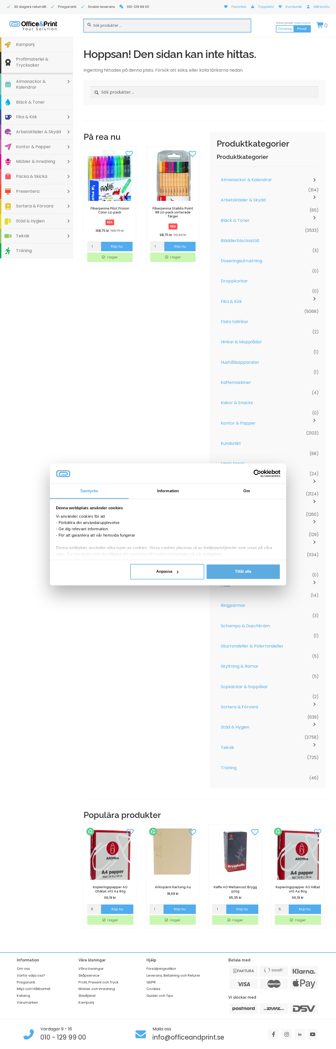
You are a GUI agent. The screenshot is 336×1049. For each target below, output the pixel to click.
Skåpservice (88, 975)
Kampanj (25, 44)
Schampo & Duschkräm (245, 626)
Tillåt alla (243, 571)
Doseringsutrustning (241, 261)
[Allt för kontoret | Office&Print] (33, 25)
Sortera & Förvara (34, 206)
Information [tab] (168, 491)
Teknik (22, 236)
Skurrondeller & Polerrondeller (252, 646)
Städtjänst (87, 995)
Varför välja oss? (31, 975)
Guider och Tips (159, 995)
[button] (129, 153)
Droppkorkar (234, 281)
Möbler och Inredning (96, 989)
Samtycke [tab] (89, 491)
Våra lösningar (91, 968)
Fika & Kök (26, 117)
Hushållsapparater (240, 362)
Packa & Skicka (31, 176)
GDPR (151, 982)
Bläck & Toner (30, 102)
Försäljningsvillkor (161, 968)
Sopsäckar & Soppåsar (244, 687)
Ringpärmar (233, 605)
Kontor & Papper (33, 147)
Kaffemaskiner (236, 382)
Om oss (23, 968)
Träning (24, 251)
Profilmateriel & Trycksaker (32, 62)
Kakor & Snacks (237, 403)
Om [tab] (246, 491)
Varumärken (27, 1002)
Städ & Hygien (30, 221)
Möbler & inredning (35, 161)
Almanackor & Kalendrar (31, 84)
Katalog (23, 995)
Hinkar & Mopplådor (241, 342)
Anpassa (164, 571)
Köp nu (117, 246)
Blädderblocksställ (240, 241)
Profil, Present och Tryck (98, 982)
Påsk (225, 585)
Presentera (27, 191)
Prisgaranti (26, 982)
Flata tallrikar (234, 322)
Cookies (153, 989)
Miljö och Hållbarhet (33, 989)
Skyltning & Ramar (240, 666)
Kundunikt (231, 443)
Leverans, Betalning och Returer (173, 975)
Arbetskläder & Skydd (38, 132)
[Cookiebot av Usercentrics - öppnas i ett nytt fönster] (257, 474)
